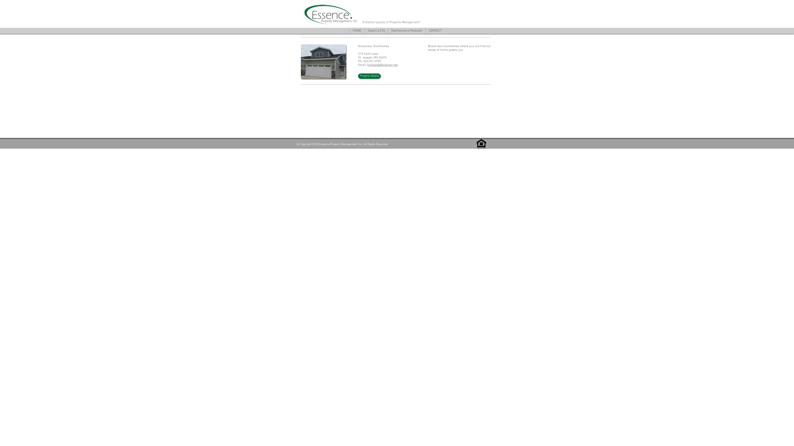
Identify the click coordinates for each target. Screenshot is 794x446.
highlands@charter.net (382, 65)
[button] (376, 31)
